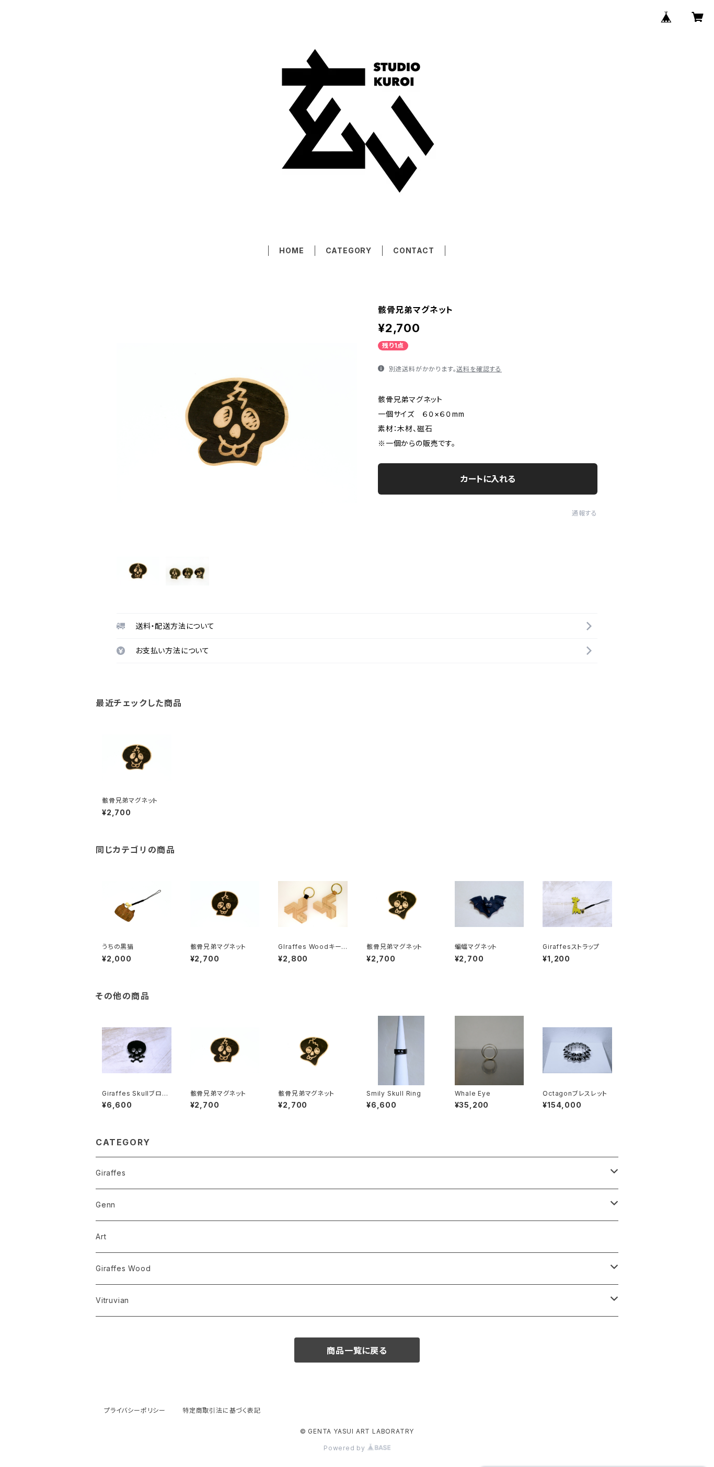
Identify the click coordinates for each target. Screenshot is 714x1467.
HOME (291, 250)
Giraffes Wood (123, 1268)
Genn (106, 1204)
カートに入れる (487, 479)
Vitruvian (112, 1300)
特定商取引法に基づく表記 (221, 1410)
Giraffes (110, 1172)
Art (101, 1236)
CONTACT (413, 250)
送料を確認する (479, 369)
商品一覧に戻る (357, 1350)
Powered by (345, 1448)
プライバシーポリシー (135, 1410)
